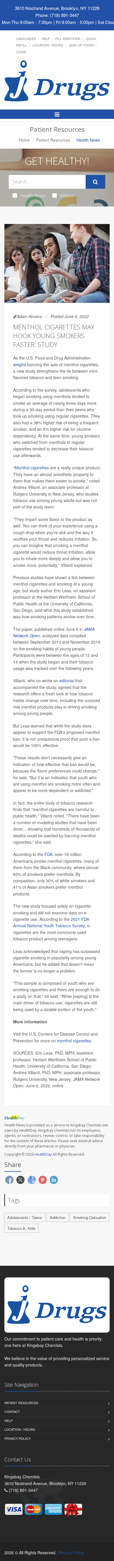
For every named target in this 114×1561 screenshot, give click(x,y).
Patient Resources (53, 140)
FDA (47, 854)
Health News (33, 195)
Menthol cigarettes (32, 467)
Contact (12, 1411)
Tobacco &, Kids (21, 1228)
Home (24, 140)
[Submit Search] (95, 182)
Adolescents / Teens (24, 1217)
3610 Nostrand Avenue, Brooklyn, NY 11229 (57, 8)
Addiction (57, 1217)
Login (21, 51)
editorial (66, 680)
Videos (67, 195)
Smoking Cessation (89, 1217)
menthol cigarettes (74, 1040)
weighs (19, 364)
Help (46, 38)
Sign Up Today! (81, 45)
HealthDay (43, 1154)
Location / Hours (47, 45)
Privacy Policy (17, 1438)
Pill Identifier (67, 38)
